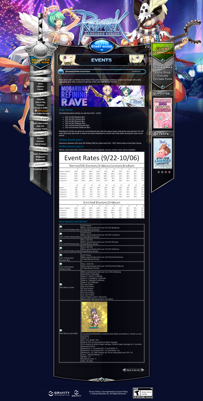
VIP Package (42, 111)
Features (40, 105)
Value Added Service (40, 113)
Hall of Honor (40, 144)
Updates (40, 86)
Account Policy (122, 392)
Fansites (40, 141)
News (40, 84)
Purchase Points (40, 129)
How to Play (40, 102)
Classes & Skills (40, 108)
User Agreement (108, 392)
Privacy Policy (94, 392)
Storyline (40, 99)
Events (40, 89)
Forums (40, 138)
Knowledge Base (40, 169)
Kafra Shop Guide (40, 123)
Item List (40, 126)
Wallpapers (40, 157)
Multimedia (40, 160)
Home (130, 64)
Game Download (40, 154)
